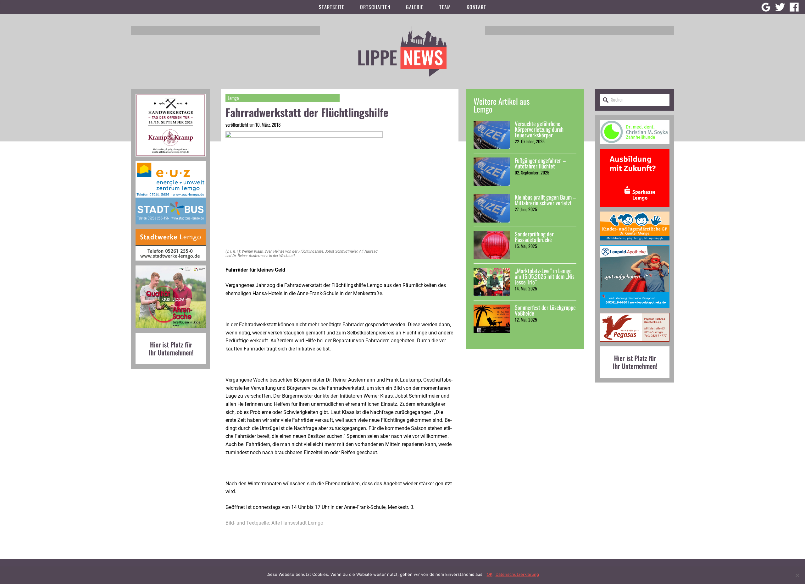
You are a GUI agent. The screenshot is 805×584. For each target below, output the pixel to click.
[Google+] (766, 7)
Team (445, 7)
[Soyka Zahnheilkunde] (635, 146)
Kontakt (476, 7)
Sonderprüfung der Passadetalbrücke (534, 237)
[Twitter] (780, 7)
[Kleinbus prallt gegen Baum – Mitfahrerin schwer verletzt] (492, 208)
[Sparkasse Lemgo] (635, 209)
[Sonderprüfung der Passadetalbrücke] (492, 245)
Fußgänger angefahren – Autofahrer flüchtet (540, 163)
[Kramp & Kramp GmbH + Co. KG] (171, 159)
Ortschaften (375, 7)
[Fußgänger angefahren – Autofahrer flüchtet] (492, 171)
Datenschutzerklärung (517, 574)
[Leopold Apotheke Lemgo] (635, 310)
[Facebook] (794, 7)
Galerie (415, 7)
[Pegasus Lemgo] (635, 344)
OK (489, 574)
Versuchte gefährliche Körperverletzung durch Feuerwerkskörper (539, 129)
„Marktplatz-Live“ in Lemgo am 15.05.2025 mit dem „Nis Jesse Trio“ (545, 276)
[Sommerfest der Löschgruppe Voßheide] (492, 319)
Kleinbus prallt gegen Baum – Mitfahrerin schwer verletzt (545, 200)
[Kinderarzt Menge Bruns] (635, 243)
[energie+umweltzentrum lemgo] (171, 226)
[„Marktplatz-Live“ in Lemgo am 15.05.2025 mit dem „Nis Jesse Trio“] (492, 282)
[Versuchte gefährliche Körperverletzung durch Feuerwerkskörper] (492, 135)
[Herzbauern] (171, 330)
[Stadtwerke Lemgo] (171, 263)
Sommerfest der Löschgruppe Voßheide (545, 310)
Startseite (331, 7)
